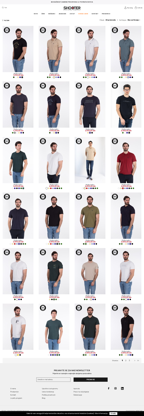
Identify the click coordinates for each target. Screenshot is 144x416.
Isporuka (77, 389)
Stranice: (115, 361)
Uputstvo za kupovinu (50, 389)
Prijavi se (91, 379)
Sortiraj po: (123, 20)
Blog (43, 398)
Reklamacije (78, 395)
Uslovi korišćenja (48, 392)
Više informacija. (101, 413)
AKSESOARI (62, 13)
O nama (13, 389)
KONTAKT (95, 13)
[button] (111, 20)
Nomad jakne (83, 13)
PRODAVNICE (106, 13)
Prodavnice (14, 392)
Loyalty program (16, 398)
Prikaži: (102, 20)
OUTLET (72, 13)
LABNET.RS (138, 411)
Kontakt (13, 395)
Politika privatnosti (48, 395)
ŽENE (43, 13)
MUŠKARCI (51, 13)
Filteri (5, 20)
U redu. (113, 413)
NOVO (36, 13)
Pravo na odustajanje (81, 392)
